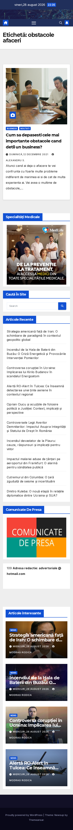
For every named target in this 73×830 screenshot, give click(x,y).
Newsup (59, 814)
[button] (60, 23)
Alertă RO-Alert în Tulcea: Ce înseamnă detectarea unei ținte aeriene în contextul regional (35, 390)
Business (12, 128)
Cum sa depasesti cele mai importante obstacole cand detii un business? (33, 141)
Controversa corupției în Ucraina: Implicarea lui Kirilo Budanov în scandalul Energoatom (31, 372)
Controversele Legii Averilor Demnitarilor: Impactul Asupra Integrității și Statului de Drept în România (36, 427)
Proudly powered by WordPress (24, 814)
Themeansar (36, 819)
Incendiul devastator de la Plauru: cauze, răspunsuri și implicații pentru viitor (33, 445)
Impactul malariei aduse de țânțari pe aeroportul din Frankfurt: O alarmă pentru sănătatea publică (33, 463)
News (13, 630)
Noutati (25, 128)
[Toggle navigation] (34, 22)
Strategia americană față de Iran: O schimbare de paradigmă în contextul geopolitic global (34, 336)
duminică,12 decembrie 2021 (29, 154)
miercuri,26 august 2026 (31, 646)
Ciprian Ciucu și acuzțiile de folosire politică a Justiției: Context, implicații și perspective (34, 408)
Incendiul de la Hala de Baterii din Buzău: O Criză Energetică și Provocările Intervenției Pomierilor (36, 354)
